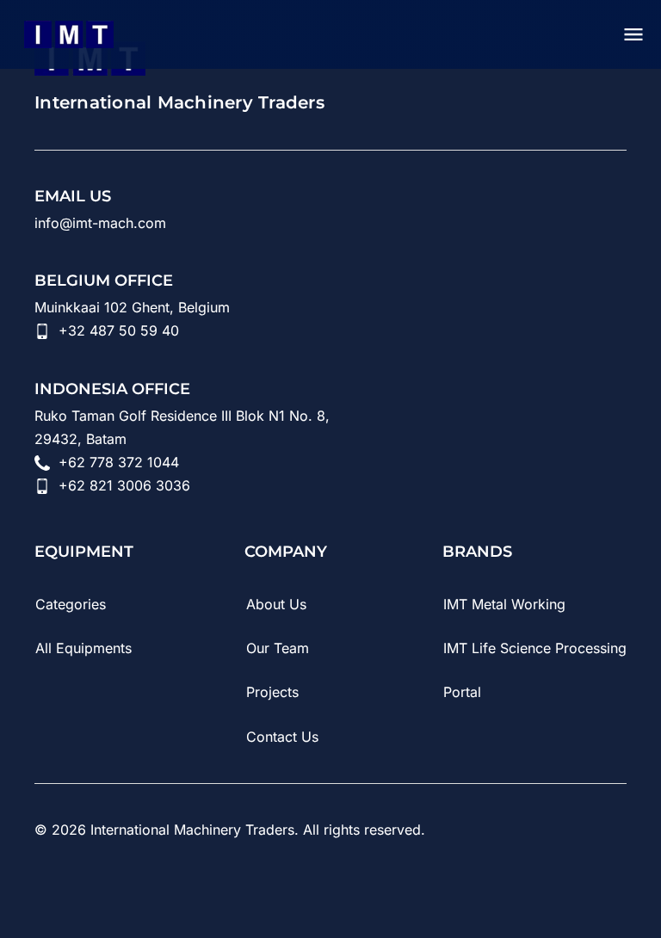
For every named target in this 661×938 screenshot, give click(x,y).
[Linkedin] (44, 893)
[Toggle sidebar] (633, 34)
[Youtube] (93, 893)
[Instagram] (141, 893)
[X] (237, 893)
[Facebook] (189, 893)
